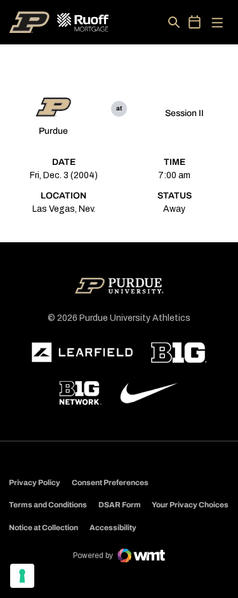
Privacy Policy (34, 482)
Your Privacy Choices (190, 504)
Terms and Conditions (48, 504)
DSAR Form (119, 504)
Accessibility (112, 527)
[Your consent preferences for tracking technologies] (22, 576)
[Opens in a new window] (82, 352)
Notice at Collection (43, 527)
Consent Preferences (110, 482)
